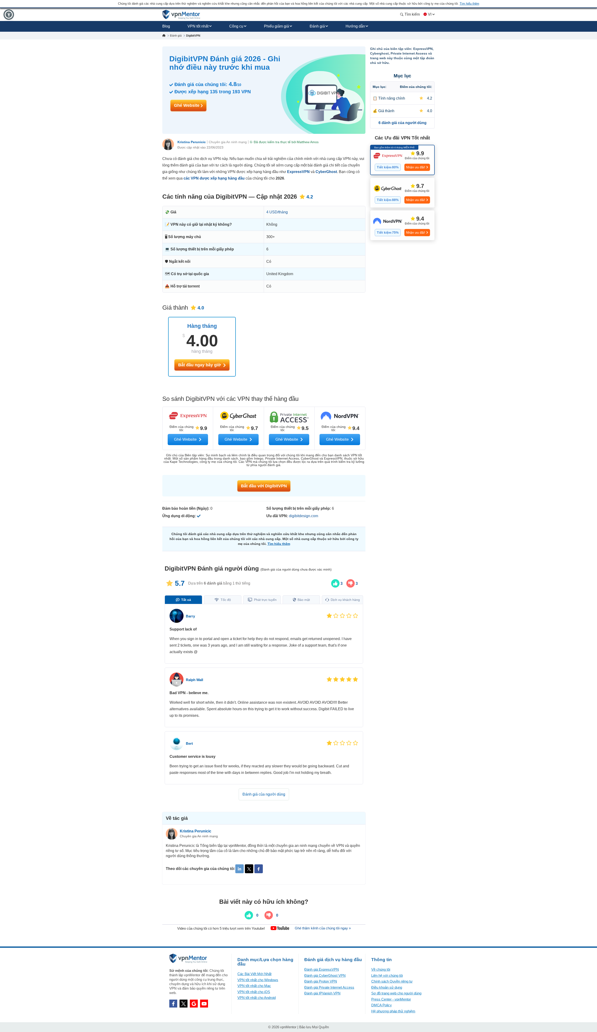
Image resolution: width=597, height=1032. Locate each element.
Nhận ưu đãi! (415, 167)
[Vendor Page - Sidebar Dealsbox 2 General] (402, 192)
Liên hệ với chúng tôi (387, 975)
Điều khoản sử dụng (386, 987)
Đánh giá (317, 26)
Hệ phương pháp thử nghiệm (393, 1011)
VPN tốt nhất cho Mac (254, 986)
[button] (9, 14)
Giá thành (386, 111)
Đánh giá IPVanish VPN (322, 993)
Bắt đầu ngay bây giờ (200, 365)
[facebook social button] (173, 1004)
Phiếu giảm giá (276, 26)
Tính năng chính (391, 98)
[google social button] (194, 1004)
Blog (166, 26)
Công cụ (236, 26)
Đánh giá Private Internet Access (329, 987)
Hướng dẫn (355, 26)
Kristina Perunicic (191, 142)
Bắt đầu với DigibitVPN (264, 486)
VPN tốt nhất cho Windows (257, 980)
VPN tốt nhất (197, 26)
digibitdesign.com (303, 516)
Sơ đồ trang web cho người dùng (396, 993)
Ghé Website (187, 105)
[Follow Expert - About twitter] (249, 868)
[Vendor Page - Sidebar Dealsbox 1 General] (402, 160)
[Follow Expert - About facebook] (258, 868)
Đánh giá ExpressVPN (321, 969)
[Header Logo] (181, 14)
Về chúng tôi (380, 969)
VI (429, 14)
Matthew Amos (308, 142)
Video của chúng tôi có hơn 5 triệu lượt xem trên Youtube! (221, 928)
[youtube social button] (204, 1004)
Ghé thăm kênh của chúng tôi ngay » (323, 928)
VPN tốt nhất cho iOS (253, 992)
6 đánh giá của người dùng (402, 123)
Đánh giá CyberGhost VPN (325, 975)
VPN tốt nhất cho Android (256, 998)
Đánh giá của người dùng (264, 794)
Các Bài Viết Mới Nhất (254, 974)
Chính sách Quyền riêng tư (392, 981)
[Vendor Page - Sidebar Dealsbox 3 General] (402, 225)
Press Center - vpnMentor (391, 999)
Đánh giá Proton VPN (320, 981)
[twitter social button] (183, 1004)
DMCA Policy (381, 1005)
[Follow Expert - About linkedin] (239, 868)
